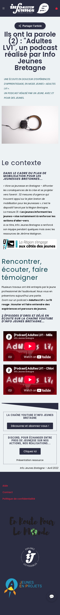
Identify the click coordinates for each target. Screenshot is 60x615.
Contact (7, 492)
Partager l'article (32, 25)
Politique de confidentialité (18, 498)
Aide (5, 485)
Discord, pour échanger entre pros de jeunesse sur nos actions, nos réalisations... (30, 440)
